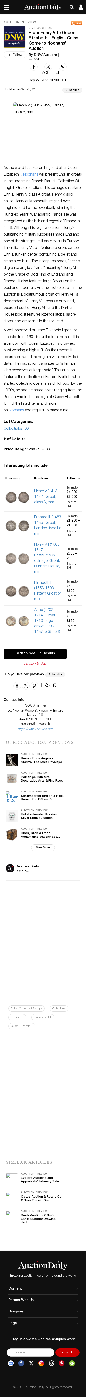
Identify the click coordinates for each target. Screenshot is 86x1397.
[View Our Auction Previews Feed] (76, 23)
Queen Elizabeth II (22, 1026)
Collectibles (59, 1008)
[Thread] (51, 1363)
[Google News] (11, 1363)
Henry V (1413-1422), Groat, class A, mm (46, 497)
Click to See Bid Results (35, 653)
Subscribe (72, 90)
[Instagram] (41, 1363)
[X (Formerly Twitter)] (31, 1363)
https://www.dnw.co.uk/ (35, 729)
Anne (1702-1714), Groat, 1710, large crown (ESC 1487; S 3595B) (47, 621)
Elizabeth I (17, 1017)
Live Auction (41, 28)
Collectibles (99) (17, 429)
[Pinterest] (61, 1363)
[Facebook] (21, 1363)
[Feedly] (72, 1363)
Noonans (30, 175)
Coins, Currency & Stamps (26, 1008)
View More (43, 847)
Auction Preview (20, 22)
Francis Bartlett (43, 1017)
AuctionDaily (28, 866)
